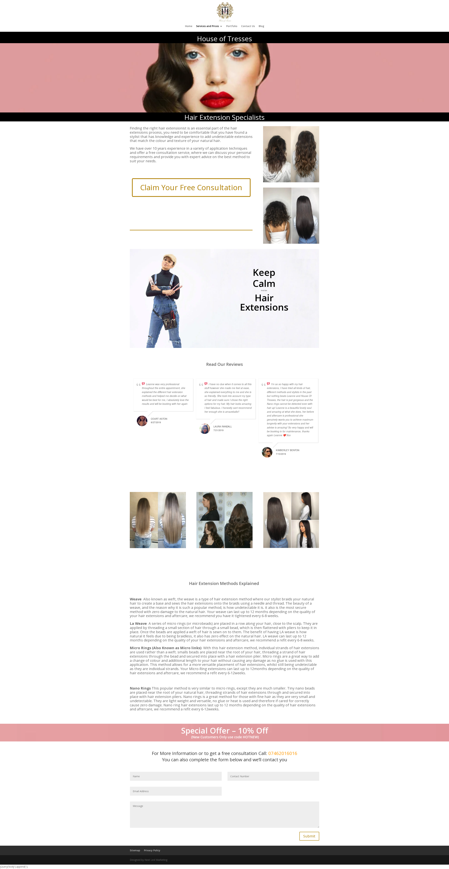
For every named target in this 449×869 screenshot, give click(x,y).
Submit (309, 836)
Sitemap (135, 850)
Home (188, 26)
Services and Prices (207, 26)
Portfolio (231, 26)
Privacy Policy (152, 850)
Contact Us (248, 26)
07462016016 (282, 753)
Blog (261, 26)
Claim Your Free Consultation (191, 187)
